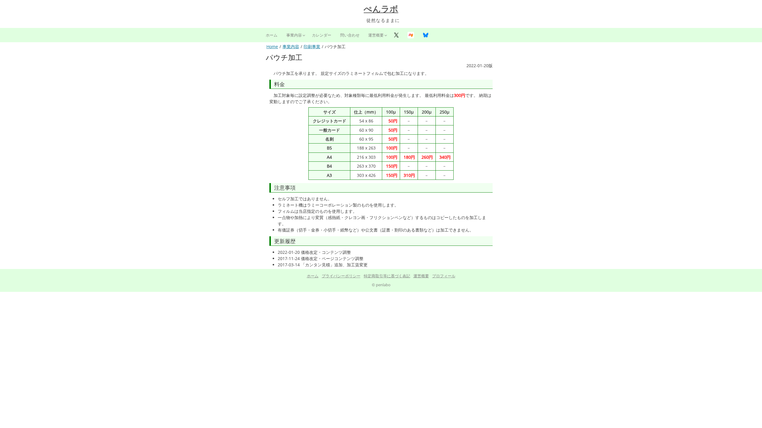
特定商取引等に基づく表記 (387, 275)
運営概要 (376, 35)
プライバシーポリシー (341, 275)
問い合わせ (350, 35)
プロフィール (443, 275)
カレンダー (321, 35)
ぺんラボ (381, 9)
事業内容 (294, 35)
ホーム (271, 35)
